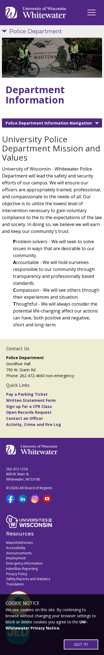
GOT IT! (81, 644)
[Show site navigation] (5, 31)
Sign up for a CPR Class (29, 406)
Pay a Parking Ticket (27, 394)
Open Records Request (29, 412)
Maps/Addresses (19, 542)
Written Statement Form (31, 400)
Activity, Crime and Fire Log (33, 424)
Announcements (19, 553)
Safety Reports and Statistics (28, 579)
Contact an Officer (24, 418)
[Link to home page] (36, 13)
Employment (16, 558)
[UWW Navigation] (91, 12)
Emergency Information (24, 563)
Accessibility (15, 547)
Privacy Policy (16, 574)
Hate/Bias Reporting (22, 568)
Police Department (35, 31)
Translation (15, 584)
